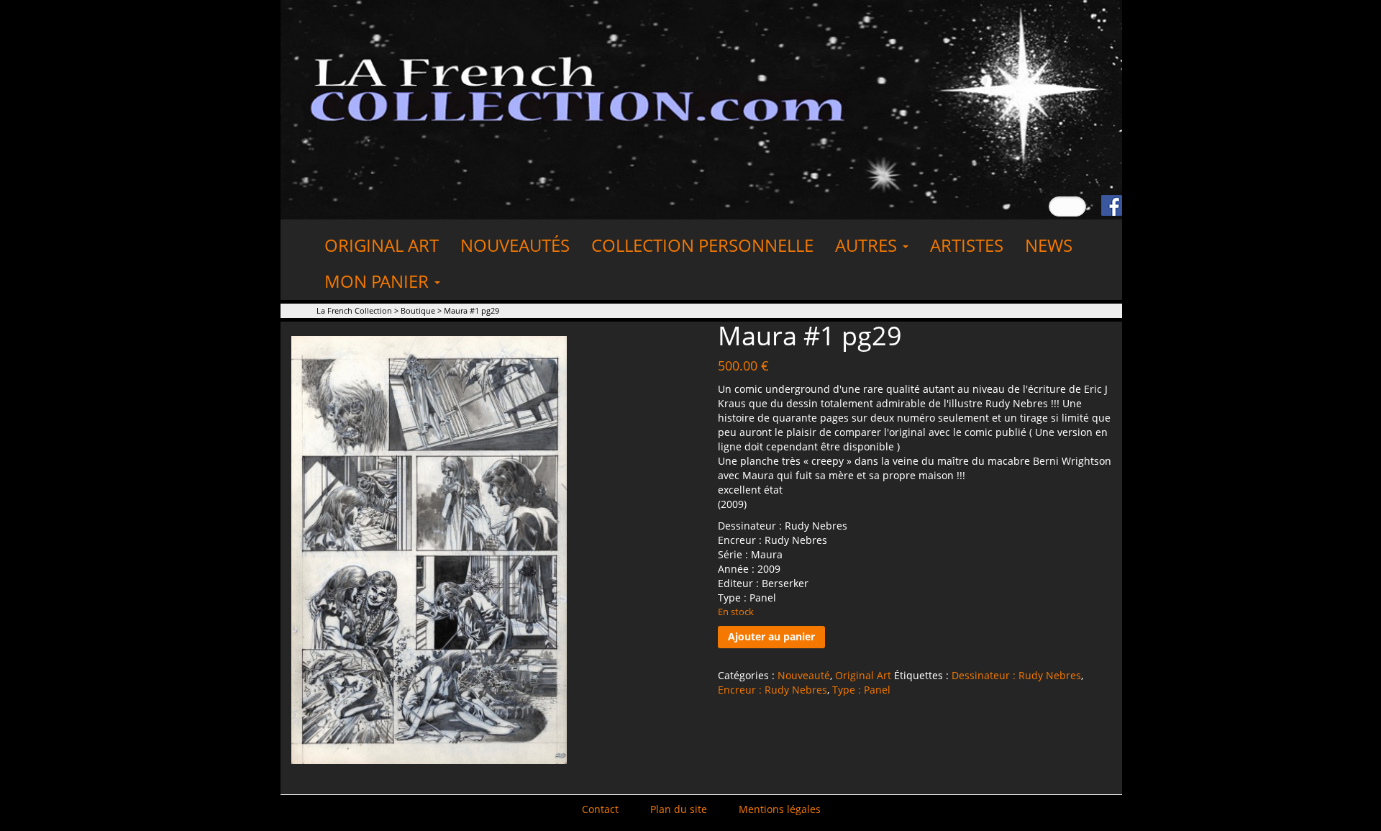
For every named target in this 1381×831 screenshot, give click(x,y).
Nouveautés (515, 245)
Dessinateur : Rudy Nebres (1016, 675)
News (1048, 245)
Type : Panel (861, 689)
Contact (600, 809)
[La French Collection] (701, 108)
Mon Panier (378, 281)
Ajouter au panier (771, 636)
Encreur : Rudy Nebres (772, 689)
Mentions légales (780, 809)
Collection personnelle (702, 245)
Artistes (966, 245)
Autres (868, 245)
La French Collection (354, 310)
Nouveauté (804, 675)
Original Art (381, 245)
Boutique (418, 310)
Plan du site (678, 809)
